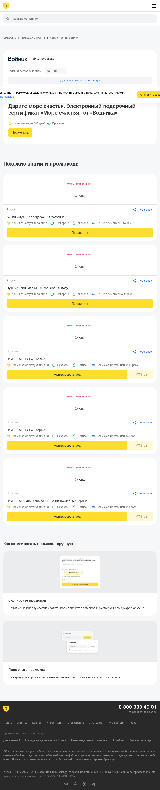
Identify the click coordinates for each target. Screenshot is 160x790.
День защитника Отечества (89, 740)
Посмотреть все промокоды (82, 80)
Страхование (76, 722)
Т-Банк (7, 722)
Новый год (118, 740)
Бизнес (36, 722)
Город (132, 722)
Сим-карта (95, 722)
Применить (20, 132)
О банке (22, 722)
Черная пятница (140, 740)
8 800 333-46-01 (138, 707)
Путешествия (116, 722)
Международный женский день (45, 740)
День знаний (11, 740)
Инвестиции (54, 722)
